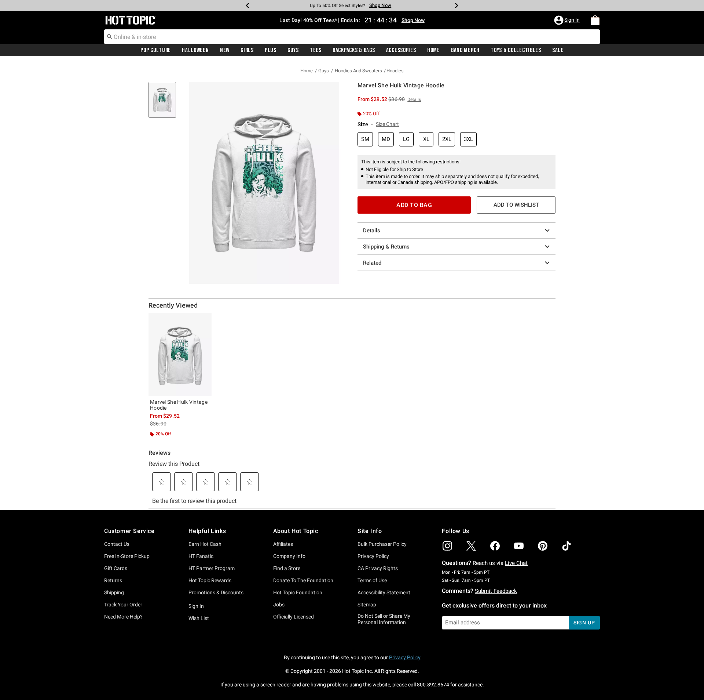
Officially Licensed (293, 617)
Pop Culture (155, 50)
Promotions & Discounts (215, 592)
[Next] (456, 5)
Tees (316, 50)
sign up (584, 622)
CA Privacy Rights (378, 568)
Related (372, 263)
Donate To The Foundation (303, 580)
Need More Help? (123, 617)
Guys (293, 50)
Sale (558, 50)
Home (433, 50)
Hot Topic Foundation (297, 592)
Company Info (289, 556)
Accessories (401, 50)
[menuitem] (595, 20)
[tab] (165, 104)
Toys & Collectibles (516, 50)
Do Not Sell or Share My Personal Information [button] (384, 619)
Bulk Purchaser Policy (382, 544)
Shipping (114, 592)
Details (371, 230)
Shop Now (380, 5)
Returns (113, 580)
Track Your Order (123, 604)
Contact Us (116, 544)
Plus (270, 50)
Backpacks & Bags (354, 50)
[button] (567, 20)
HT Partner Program (211, 568)
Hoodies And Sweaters (358, 70)
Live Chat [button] (516, 563)
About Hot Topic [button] (295, 530)
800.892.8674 (433, 685)
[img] (447, 545)
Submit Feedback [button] (496, 591)
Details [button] (414, 99)
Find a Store (286, 568)
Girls (247, 50)
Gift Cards (115, 568)
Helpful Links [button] (207, 530)
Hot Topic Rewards (209, 580)
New (225, 50)
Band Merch (465, 50)
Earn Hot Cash (204, 544)
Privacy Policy (373, 556)
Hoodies (395, 70)
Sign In (196, 606)
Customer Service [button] (129, 530)
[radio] (365, 139)
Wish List (198, 618)
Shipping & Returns (386, 246)
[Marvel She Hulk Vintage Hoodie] (180, 354)
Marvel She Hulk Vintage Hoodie (179, 405)
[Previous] (247, 5)
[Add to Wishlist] (204, 320)
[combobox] (352, 36)
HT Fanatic (200, 556)
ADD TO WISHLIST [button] (516, 205)
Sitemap (367, 604)
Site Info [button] (370, 530)
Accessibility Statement (384, 592)
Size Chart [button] (387, 124)
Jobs (279, 604)
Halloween (195, 50)
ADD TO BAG (414, 205)
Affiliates (283, 544)
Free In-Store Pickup (127, 556)
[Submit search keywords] (109, 36)
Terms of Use (372, 580)
